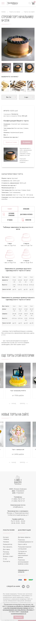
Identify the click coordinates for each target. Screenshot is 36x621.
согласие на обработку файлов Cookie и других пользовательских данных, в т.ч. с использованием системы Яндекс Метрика (19, 608)
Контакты (6, 561)
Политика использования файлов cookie (23, 562)
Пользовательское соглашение (24, 548)
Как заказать (7, 547)
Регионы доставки (6, 553)
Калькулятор (7, 544)
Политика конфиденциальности (25, 541)
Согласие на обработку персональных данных (23, 554)
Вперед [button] (22, 403)
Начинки (6, 542)
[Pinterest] (27, 586)
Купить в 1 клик (11, 142)
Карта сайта (22, 544)
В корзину (26, 142)
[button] (1, 86)
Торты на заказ (14, 11)
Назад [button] (14, 403)
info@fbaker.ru (18, 507)
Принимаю (18, 617)
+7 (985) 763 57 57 (18, 499)
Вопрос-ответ (8, 556)
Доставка (6, 549)
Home (4, 11)
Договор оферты (24, 537)
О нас (5, 559)
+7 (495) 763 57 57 (18, 501)
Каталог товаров (6, 538)
